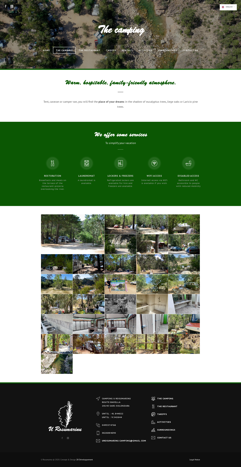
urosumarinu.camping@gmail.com (124, 440)
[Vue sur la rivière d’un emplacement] (184, 264)
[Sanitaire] (152, 304)
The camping (64, 50)
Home (46, 50)
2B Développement (84, 459)
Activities (145, 50)
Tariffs (111, 50)
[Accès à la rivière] (120, 244)
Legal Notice (195, 459)
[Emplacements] (73, 234)
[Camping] (120, 284)
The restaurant (90, 50)
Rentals (127, 50)
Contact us (190, 50)
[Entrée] (152, 264)
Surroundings (167, 50)
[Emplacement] (152, 284)
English (229, 7)
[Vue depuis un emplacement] (89, 284)
